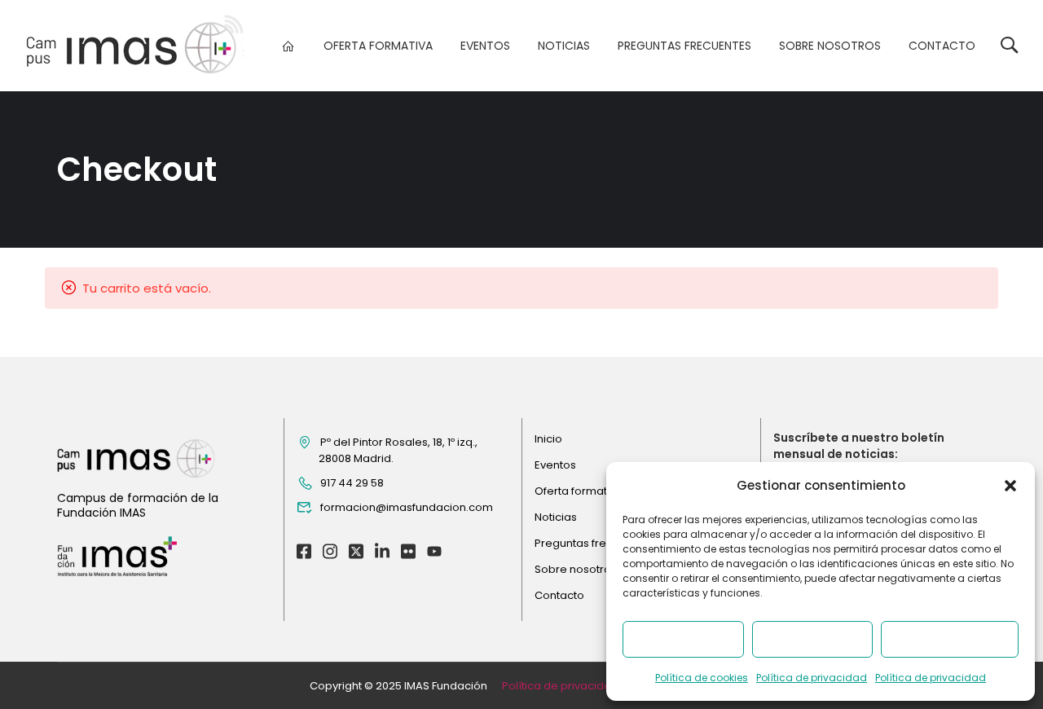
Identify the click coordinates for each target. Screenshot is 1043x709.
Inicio (548, 439)
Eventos (485, 45)
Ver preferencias (949, 639)
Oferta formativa (378, 45)
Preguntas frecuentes (684, 45)
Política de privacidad (811, 678)
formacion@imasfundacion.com (406, 507)
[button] (1010, 486)
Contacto (942, 45)
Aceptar (683, 639)
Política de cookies (701, 678)
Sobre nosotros (830, 45)
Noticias (564, 45)
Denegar (812, 639)
